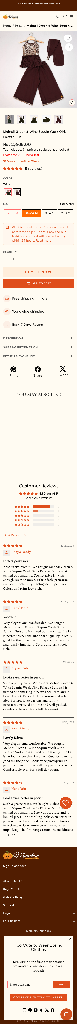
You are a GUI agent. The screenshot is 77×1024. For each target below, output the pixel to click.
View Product (20, 470)
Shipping (29, 149)
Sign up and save (14, 866)
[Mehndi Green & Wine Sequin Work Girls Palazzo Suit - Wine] (12, 462)
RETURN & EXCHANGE (19, 356)
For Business (12, 921)
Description (13, 338)
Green (7, 192)
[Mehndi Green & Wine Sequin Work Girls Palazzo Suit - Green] (6, 462)
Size (38, 204)
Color (7, 178)
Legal (6, 913)
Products (19, 25)
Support (8, 905)
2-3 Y (65, 213)
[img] (12, 546)
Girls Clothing (12, 897)
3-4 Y (49, 213)
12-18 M (12, 213)
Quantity (10, 252)
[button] (13, 168)
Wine (16, 192)
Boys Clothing (12, 889)
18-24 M (31, 213)
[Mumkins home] (11, 16)
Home (7, 25)
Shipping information (20, 347)
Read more (43, 240)
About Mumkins (14, 881)
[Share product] (69, 47)
